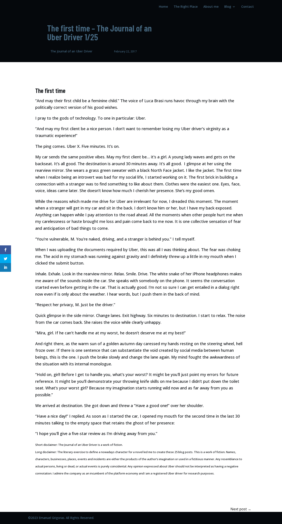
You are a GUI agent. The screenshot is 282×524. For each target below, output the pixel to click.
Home (163, 7)
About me (211, 7)
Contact (247, 7)
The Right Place (186, 7)
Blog (227, 7)
